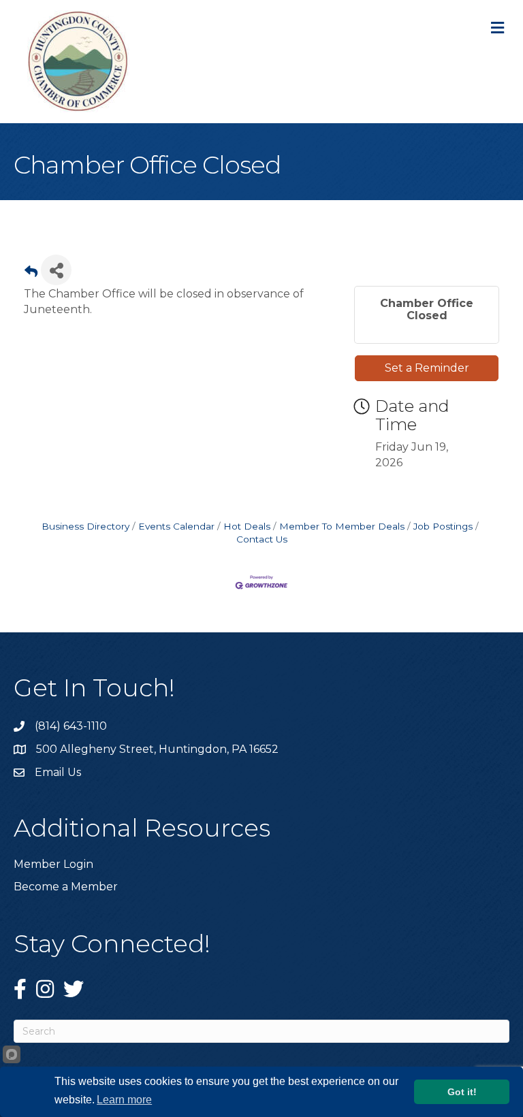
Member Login (53, 864)
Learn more (124, 1099)
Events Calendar (176, 526)
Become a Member (66, 886)
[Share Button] (56, 270)
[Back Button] (31, 274)
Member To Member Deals (342, 526)
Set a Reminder (427, 367)
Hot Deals (246, 526)
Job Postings (443, 526)
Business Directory (85, 526)
